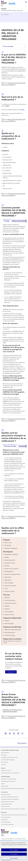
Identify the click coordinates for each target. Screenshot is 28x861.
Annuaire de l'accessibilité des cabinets (9, 797)
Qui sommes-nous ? (5, 752)
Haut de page (21, 743)
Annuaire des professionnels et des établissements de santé (14, 815)
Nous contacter (4, 762)
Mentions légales (4, 786)
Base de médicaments (6, 817)
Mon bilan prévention (5, 794)
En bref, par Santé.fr (5, 806)
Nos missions (4, 755)
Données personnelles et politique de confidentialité (12, 788)
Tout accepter (14, 850)
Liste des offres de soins (6, 770)
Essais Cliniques (4, 819)
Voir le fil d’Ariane (5, 14)
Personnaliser (14, 858)
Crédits (2, 783)
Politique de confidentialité (6, 860)
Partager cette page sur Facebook (9, 733)
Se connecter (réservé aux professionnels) (10, 773)
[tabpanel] (14, 319)
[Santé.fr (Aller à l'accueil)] (14, 833)
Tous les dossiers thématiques (7, 824)
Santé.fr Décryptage (5, 822)
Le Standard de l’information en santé (9, 757)
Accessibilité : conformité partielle (8, 779)
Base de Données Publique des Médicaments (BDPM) (13, 84)
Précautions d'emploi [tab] (10, 446)
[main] (14, 375)
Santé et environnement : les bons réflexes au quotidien (13, 809)
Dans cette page (8, 46)
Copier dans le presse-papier (22, 733)
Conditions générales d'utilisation (8, 781)
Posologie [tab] (6, 221)
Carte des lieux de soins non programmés (10, 799)
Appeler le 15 (11, 672)
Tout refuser (14, 854)
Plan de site (3, 764)
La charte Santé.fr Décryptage (7, 759)
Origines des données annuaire (7, 801)
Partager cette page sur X (14, 733)
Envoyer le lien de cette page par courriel (18, 733)
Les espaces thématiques (6, 804)
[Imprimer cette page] (5, 733)
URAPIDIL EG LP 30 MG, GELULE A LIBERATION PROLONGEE (12, 710)
